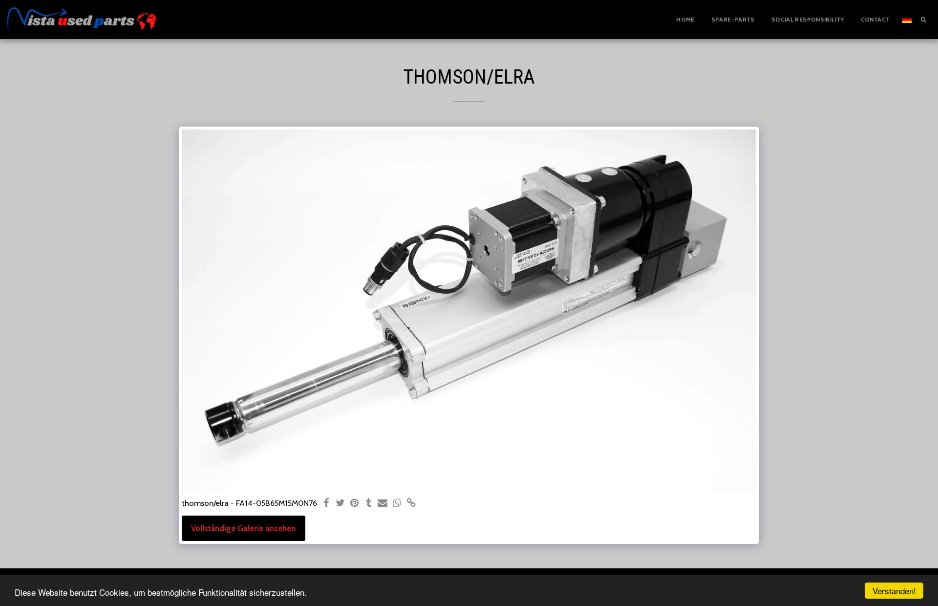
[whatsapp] (397, 503)
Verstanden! (894, 590)
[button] (923, 19)
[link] (411, 503)
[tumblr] (368, 503)
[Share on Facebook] (326, 503)
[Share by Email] (383, 503)
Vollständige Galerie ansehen (243, 528)
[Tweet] (340, 503)
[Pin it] (354, 503)
